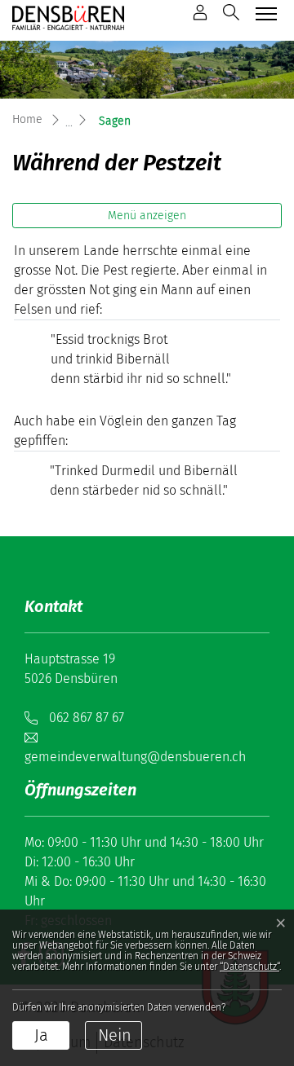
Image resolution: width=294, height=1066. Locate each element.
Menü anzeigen (147, 215)
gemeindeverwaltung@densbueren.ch (135, 756)
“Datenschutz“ (249, 966)
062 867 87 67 (86, 717)
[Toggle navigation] (264, 13)
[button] (231, 12)
